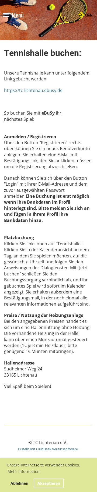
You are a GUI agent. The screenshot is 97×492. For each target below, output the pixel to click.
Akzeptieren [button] (48, 483)
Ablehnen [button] (19, 483)
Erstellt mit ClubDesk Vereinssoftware (48, 449)
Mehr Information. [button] (24, 471)
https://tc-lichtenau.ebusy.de (33, 90)
